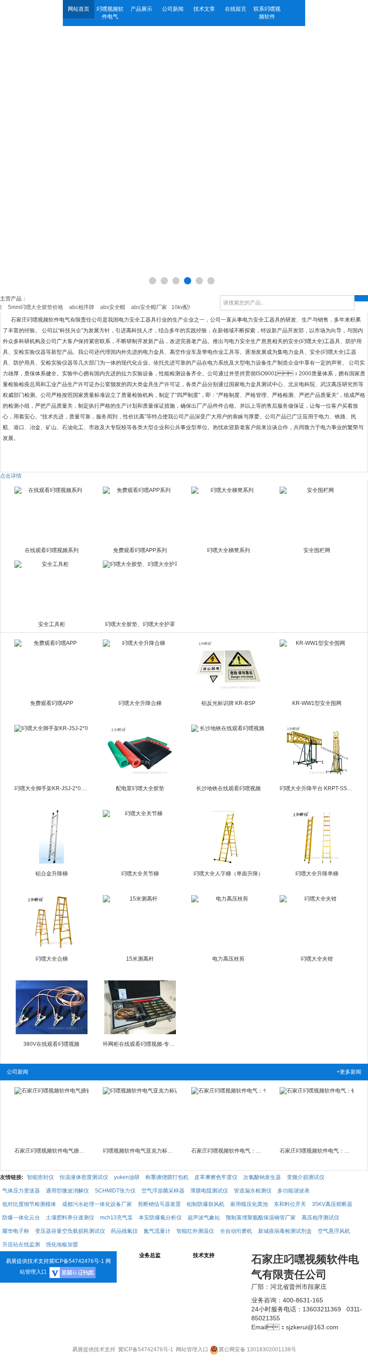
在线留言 (235, 9)
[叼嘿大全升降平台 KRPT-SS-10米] (317, 752)
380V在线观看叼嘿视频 (51, 1044)
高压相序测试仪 (320, 1217)
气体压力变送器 (21, 1191)
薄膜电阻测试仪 (209, 1191)
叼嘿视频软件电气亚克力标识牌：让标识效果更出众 (140, 1151)
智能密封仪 (40, 1177)
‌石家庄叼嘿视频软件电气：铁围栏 (317, 1151)
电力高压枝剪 (228, 959)
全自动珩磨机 (236, 1231)
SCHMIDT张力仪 (115, 1191)
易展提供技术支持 (27, 1261)
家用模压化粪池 (249, 1204)
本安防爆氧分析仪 (160, 1217)
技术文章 (204, 9)
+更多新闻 (349, 1072)
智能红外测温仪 (195, 1231)
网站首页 (78, 9)
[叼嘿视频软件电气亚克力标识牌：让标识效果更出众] (140, 1114)
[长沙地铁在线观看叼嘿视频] (228, 752)
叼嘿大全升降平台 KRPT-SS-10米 (317, 788)
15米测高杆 (140, 959)
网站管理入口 (192, 1349)
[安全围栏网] (317, 513)
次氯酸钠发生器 (262, 1177)
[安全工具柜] (51, 587)
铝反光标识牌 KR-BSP (228, 703)
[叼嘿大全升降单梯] (317, 837)
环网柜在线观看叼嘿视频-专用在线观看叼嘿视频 (140, 1044)
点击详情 (11, 476)
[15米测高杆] (140, 922)
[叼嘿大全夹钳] (317, 922)
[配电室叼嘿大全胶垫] (140, 752)
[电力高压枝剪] (228, 922)
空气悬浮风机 (334, 1231)
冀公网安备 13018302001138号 (257, 1349)
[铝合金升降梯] (51, 837)
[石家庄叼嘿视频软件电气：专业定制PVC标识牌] (228, 1114)
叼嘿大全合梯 (51, 959)
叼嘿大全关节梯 (140, 873)
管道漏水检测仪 (253, 1191)
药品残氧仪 (124, 1231)
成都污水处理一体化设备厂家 (97, 1204)
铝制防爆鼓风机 (205, 1204)
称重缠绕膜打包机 (166, 1177)
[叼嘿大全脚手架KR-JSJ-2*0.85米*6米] (51, 752)
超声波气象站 (204, 1217)
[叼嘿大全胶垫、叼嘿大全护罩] (140, 587)
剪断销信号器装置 (159, 1204)
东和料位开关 (290, 1204)
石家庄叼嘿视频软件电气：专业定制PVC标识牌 (228, 1151)
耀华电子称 (15, 1231)
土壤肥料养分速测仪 (70, 1217)
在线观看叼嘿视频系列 (52, 550)
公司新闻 (173, 9)
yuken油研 (127, 1177)
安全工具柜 (51, 624)
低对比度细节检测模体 (29, 1204)
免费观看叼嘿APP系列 (140, 550)
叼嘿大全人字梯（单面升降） (228, 873)
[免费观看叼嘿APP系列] (140, 513)
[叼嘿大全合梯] (51, 922)
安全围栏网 (316, 550)
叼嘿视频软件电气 (109, 13)
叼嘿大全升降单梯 (316, 873)
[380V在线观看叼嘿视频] (51, 1007)
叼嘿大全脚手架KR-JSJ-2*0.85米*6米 (51, 788)
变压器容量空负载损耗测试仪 (70, 1231)
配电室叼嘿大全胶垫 (140, 788)
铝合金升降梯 (51, 873)
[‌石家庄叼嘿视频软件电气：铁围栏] (317, 1114)
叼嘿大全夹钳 (317, 959)
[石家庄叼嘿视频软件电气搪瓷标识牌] (51, 1114)
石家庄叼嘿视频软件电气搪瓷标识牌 (51, 1151)
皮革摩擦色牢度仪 (215, 1177)
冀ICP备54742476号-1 (76, 1261)
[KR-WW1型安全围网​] (317, 666)
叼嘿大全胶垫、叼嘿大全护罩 (140, 624)
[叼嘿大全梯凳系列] (228, 513)
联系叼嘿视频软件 (267, 13)
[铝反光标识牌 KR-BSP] (228, 666)
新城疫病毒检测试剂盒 (285, 1231)
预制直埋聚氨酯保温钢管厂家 (261, 1217)
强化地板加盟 (62, 1244)
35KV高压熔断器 (332, 1204)
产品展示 (141, 9)
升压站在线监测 (21, 1244)
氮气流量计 (157, 1231)
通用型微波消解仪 (67, 1191)
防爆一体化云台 (21, 1217)
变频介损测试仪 (305, 1177)
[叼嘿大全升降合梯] (140, 666)
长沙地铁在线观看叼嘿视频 (228, 788)
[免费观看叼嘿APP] (51, 666)
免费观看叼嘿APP (51, 703)
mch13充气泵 (116, 1217)
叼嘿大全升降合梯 (140, 703)
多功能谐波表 (293, 1191)
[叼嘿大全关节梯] (140, 837)
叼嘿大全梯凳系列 (228, 550)
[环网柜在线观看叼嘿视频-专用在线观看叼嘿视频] (140, 1007)
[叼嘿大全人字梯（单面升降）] (228, 837)
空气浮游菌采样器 (162, 1191)
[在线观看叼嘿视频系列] (51, 513)
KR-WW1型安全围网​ (317, 703)
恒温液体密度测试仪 (84, 1177)
